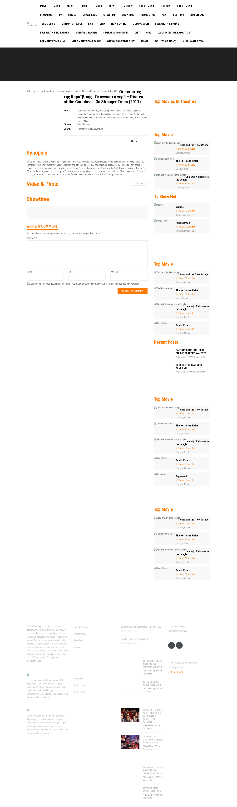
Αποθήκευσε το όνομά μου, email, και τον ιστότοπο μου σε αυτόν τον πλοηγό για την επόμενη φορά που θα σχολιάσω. (84, 283)
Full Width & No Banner (54, 32)
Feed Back (79, 640)
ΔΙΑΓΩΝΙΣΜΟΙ (197, 14)
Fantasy (81, 128)
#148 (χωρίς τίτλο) (193, 41)
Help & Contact (81, 627)
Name (29, 271)
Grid (102, 23)
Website (114, 271)
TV (60, 14)
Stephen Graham (113, 110)
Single (72, 14)
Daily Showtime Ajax (52, 41)
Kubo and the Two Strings (194, 145)
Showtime (46, 14)
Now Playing (118, 23)
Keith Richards (99, 117)
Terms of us (147, 14)
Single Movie (146, 6)
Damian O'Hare (121, 114)
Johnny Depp (84, 110)
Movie (43, 6)
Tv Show (127, 6)
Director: (68, 124)
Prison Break (183, 222)
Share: (134, 141)
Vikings (180, 207)
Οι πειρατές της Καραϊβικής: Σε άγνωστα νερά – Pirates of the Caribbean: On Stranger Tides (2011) (103, 96)
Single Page (90, 14)
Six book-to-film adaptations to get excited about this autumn (152, 715)
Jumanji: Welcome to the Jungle (192, 178)
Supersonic (182, 476)
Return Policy (80, 633)
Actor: (67, 110)
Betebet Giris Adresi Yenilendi (189, 366)
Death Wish (182, 325)
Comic (187, 152)
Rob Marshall (84, 124)
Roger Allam (83, 121)
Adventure (98, 128)
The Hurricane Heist (187, 160)
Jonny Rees (128, 117)
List (90, 23)
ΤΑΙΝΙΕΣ (84, 6)
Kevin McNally (128, 110)
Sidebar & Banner (86, 32)
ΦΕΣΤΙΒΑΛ (178, 14)
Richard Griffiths (114, 117)
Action (89, 128)
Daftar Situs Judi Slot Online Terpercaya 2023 (191, 352)
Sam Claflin (134, 114)
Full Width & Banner (167, 23)
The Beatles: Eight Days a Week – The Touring (153, 739)
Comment (32, 238)
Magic (178, 168)
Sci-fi (186, 187)
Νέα (164, 14)
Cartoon (179, 152)
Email (71, 271)
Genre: (67, 128)
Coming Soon (141, 23)
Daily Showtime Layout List (175, 32)
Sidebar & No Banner (115, 32)
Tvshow (166, 6)
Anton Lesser (140, 117)
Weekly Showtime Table (86, 41)
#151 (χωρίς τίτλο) (165, 41)
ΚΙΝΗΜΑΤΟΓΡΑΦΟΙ (71, 23)
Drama (179, 215)
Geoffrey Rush (97, 110)
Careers (77, 647)
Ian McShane (107, 114)
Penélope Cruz (93, 114)
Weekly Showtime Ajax (121, 41)
